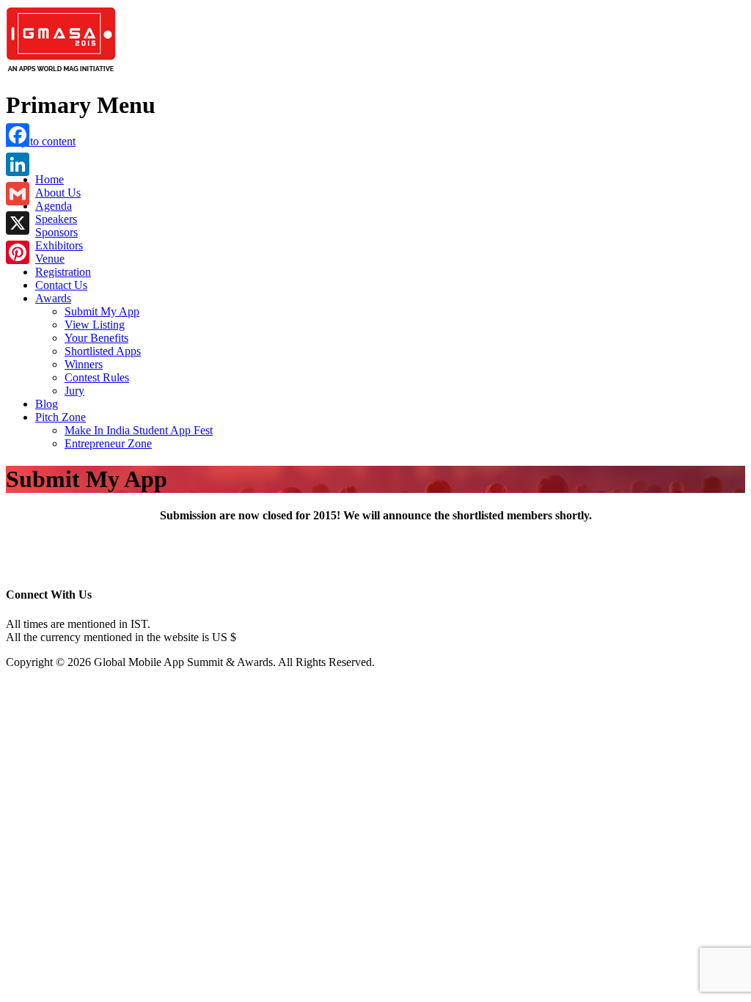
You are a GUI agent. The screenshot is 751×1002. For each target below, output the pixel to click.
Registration (63, 272)
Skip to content (41, 141)
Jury (74, 390)
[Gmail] (17, 193)
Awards (53, 298)
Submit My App (102, 311)
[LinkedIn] (17, 164)
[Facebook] (17, 135)
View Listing (95, 324)
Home (49, 179)
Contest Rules (97, 377)
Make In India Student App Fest (139, 430)
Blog (46, 404)
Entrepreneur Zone (108, 443)
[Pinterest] (17, 252)
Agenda (53, 206)
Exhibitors (59, 245)
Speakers (56, 219)
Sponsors (56, 232)
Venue (50, 258)
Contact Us (61, 285)
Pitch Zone (60, 417)
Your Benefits (96, 338)
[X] (17, 223)
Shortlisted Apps (103, 351)
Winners (84, 364)
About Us (58, 192)
